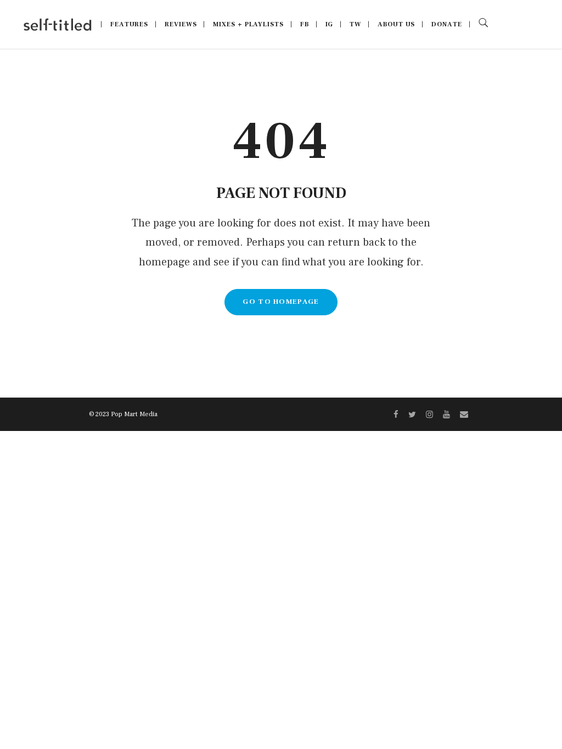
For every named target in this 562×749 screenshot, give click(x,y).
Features (129, 24)
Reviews (180, 24)
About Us (396, 24)
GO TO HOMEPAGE (281, 301)
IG (329, 24)
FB (304, 24)
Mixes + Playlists (248, 24)
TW (355, 24)
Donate (446, 24)
